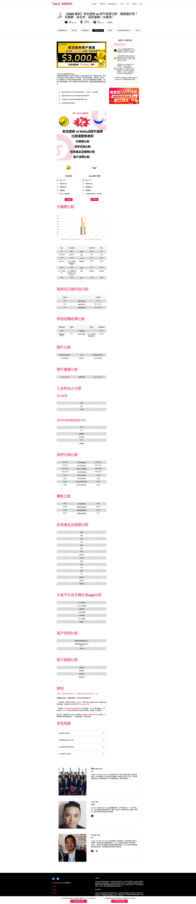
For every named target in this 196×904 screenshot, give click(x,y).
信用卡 (121, 4)
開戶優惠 (94, 4)
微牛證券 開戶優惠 (119, 901)
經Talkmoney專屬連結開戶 (73, 708)
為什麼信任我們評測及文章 (66, 74)
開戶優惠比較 (85, 30)
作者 (92, 771)
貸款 (128, 4)
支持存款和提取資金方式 (123, 30)
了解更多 (68, 199)
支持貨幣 (109, 30)
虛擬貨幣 (134, 4)
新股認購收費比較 (62, 30)
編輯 (92, 837)
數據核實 (93, 804)
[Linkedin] (58, 878)
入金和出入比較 (98, 30)
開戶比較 (74, 30)
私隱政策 (54, 886)
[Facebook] (53, 878)
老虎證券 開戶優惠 (79, 901)
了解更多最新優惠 (65, 377)
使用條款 (54, 889)
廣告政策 (54, 893)
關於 (141, 4)
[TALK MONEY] (62, 4)
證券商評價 (102, 4)
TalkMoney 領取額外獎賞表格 (90, 714)
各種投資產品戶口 (112, 4)
